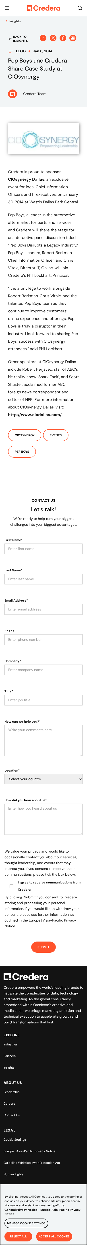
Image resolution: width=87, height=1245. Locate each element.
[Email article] (72, 38)
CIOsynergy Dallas (26, 179)
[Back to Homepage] (43, 8)
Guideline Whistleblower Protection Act (32, 1163)
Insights (9, 1067)
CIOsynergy (25, 435)
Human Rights (13, 1174)
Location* (12, 770)
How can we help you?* (22, 722)
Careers (9, 1104)
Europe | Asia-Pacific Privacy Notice (29, 1151)
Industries (11, 1044)
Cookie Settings (15, 1140)
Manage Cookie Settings (26, 1223)
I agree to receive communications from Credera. (49, 885)
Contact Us (12, 1115)
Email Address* (16, 600)
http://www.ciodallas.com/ (35, 414)
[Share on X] (53, 38)
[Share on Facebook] (63, 38)
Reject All (18, 1236)
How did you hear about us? (25, 800)
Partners (10, 1056)
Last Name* (13, 570)
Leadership (12, 1092)
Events (56, 435)
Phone (9, 631)
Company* (12, 661)
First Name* (13, 540)
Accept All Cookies (54, 1236)
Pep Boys (22, 452)
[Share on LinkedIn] (43, 38)
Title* (8, 691)
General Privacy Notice (20, 1210)
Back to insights (20, 39)
